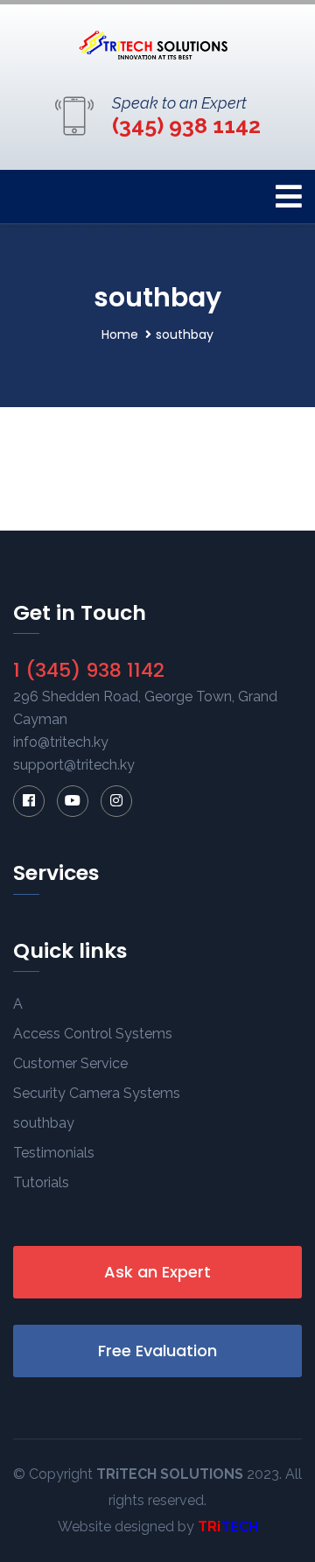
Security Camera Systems (96, 1093)
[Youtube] (72, 801)
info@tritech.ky (60, 742)
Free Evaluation (157, 1350)
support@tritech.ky (74, 764)
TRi (209, 1526)
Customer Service (70, 1063)
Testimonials (53, 1152)
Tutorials (41, 1182)
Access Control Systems (92, 1033)
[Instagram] (116, 801)
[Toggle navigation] (289, 197)
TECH (239, 1526)
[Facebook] (29, 801)
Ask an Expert (157, 1272)
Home (120, 334)
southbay (43, 1123)
